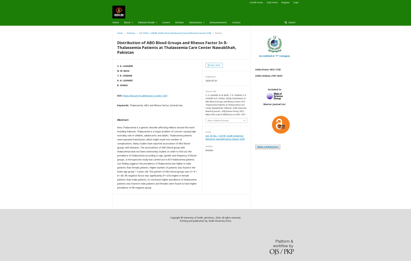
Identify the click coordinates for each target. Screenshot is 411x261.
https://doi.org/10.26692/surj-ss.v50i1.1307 (145, 95)
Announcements (218, 22)
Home (115, 22)
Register (285, 2)
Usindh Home (256, 2)
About (127, 22)
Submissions (196, 22)
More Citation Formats (218, 120)
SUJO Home (272, 2)
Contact (236, 22)
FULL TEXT (215, 65)
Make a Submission (268, 146)
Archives (179, 22)
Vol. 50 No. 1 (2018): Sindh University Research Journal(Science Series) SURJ (175, 33)
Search (291, 22)
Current (166, 22)
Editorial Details (146, 22)
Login (296, 2)
